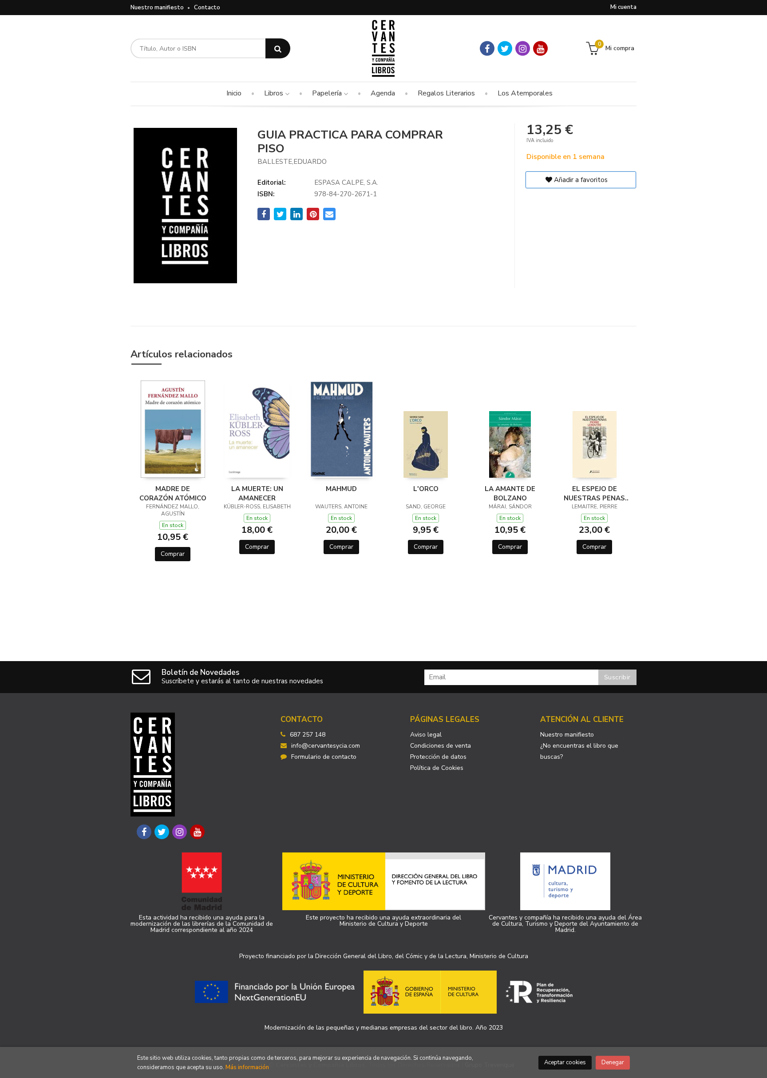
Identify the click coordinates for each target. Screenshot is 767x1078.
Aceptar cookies (565, 1062)
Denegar (612, 1062)
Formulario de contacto (323, 757)
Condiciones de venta (440, 745)
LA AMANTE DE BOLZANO (510, 493)
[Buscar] (277, 49)
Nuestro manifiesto (157, 8)
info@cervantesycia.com (325, 745)
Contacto (207, 8)
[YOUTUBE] (540, 48)
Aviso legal (426, 734)
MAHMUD (341, 488)
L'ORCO (426, 488)
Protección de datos (438, 757)
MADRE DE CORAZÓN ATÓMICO (172, 493)
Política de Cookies (436, 768)
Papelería (328, 93)
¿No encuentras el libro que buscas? (579, 751)
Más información (247, 1067)
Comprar (173, 554)
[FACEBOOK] (487, 48)
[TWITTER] (505, 48)
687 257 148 (307, 734)
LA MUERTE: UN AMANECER (257, 493)
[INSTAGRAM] (522, 48)
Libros (274, 93)
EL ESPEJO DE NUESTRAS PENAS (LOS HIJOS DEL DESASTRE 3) (594, 493)
